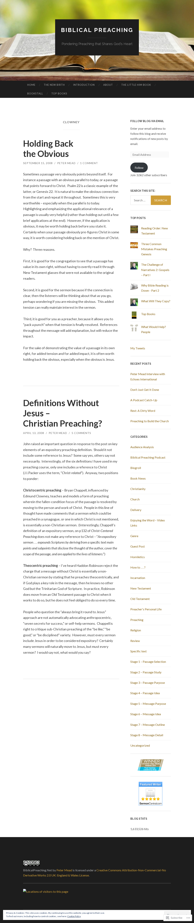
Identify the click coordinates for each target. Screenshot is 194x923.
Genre (134, 536)
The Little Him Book (136, 84)
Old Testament (140, 599)
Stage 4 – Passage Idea (145, 693)
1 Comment (89, 163)
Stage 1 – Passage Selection (148, 661)
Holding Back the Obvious (48, 148)
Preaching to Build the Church (149, 421)
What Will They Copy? (155, 301)
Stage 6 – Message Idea (145, 714)
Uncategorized (140, 745)
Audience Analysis (142, 447)
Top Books (59, 93)
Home (31, 84)
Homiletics (137, 557)
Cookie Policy (74, 916)
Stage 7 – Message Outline (147, 724)
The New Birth (54, 84)
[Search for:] (150, 200)
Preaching (136, 620)
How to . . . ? (138, 567)
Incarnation (137, 578)
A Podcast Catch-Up (143, 400)
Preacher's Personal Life (146, 609)
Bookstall (35, 93)
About (108, 84)
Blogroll (135, 468)
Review (135, 641)
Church (135, 499)
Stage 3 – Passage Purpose (147, 682)
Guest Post (137, 546)
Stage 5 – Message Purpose (148, 703)
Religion (135, 630)
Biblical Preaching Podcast (147, 457)
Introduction (84, 84)
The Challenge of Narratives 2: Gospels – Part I (155, 270)
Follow (139, 167)
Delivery (135, 510)
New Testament (140, 588)
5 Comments (81, 433)
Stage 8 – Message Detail (146, 735)
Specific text (138, 651)
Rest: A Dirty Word (142, 410)
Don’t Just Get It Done (144, 389)
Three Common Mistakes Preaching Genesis (154, 249)
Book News (138, 478)
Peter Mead (66, 163)
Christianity (138, 489)
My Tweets (137, 348)
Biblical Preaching (97, 30)
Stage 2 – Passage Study (145, 672)
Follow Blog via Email (147, 121)
